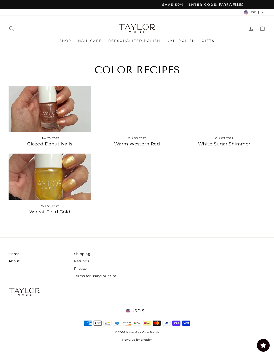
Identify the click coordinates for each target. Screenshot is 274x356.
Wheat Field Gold (49, 211)
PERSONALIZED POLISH (134, 41)
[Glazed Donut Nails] (50, 109)
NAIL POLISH (181, 41)
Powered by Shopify (137, 339)
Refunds (81, 261)
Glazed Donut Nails (49, 144)
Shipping (82, 254)
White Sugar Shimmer (224, 144)
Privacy (80, 268)
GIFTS (208, 41)
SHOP (66, 41)
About (14, 261)
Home (14, 254)
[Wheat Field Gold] (50, 177)
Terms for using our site (95, 276)
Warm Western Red (137, 144)
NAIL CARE (90, 41)
